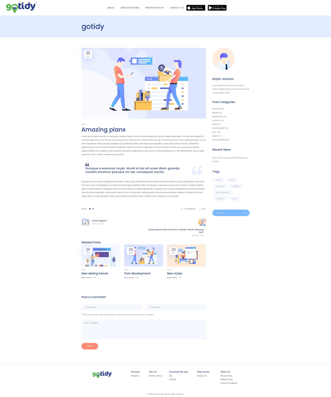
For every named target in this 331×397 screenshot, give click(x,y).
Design (215, 113)
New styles (174, 273)
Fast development (137, 273)
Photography (218, 128)
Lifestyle (216, 120)
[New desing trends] (100, 266)
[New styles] (186, 266)
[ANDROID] (217, 8)
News (214, 124)
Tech (234, 199)
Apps (232, 180)
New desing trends (94, 273)
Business (220, 186)
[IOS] (195, 8)
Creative (216, 109)
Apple (218, 180)
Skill (83, 124)
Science (220, 199)
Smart (215, 136)
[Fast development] (143, 266)
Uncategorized (219, 140)
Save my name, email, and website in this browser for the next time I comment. (119, 314)
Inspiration (217, 117)
